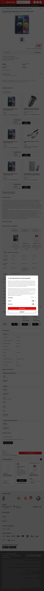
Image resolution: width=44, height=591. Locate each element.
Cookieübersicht (18, 295)
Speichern (22, 311)
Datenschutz (9, 295)
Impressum (14, 295)
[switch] (32, 301)
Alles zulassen (22, 308)
